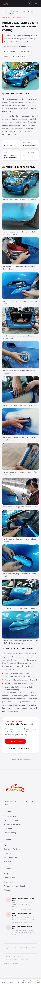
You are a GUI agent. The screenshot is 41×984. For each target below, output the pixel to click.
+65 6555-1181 (27, 909)
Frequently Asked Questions (16, 886)
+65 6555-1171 (26, 937)
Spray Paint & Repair (13, 824)
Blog (6, 873)
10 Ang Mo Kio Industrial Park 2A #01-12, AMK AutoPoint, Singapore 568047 (23, 905)
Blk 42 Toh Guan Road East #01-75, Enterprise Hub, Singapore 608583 (23, 919)
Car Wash (8, 828)
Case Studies (9, 878)
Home (5, 11)
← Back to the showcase (20, 760)
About (6, 845)
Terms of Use (9, 957)
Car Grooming (10, 816)
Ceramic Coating (11, 820)
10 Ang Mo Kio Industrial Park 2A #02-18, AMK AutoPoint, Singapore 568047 (23, 932)
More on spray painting (18, 748)
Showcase (14, 11)
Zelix (16, 963)
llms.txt (14, 960)
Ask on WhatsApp (15, 741)
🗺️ (30, 981)
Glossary (8, 890)
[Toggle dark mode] (30, 3)
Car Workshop (10, 832)
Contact (7, 853)
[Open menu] (36, 3)
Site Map (8, 861)
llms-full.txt (24, 960)
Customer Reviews (12, 849)
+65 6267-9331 (27, 922)
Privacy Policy (23, 957)
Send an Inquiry (10, 857)
